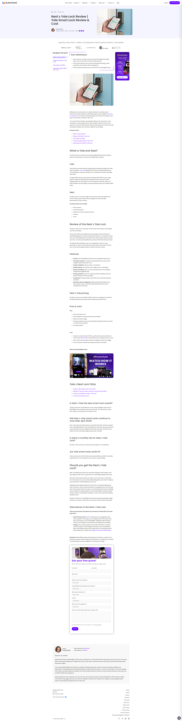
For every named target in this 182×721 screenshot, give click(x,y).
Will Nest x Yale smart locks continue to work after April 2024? (89, 391)
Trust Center (126, 707)
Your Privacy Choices (58, 697)
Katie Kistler (59, 29)
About (127, 690)
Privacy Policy (98, 625)
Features (76, 3)
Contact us (111, 3)
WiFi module (84, 338)
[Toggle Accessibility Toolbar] (179, 718)
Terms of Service (124, 712)
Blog (118, 3)
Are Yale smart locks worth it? (81, 396)
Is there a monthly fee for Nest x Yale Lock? (85, 393)
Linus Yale (82, 170)
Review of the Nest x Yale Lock (81, 136)
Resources (102, 3)
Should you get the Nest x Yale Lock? (83, 141)
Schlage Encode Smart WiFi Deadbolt (101, 530)
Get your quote (174, 2)
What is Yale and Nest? (79, 134)
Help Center (126, 705)
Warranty (126, 700)
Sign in (166, 3)
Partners (127, 697)
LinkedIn (84, 650)
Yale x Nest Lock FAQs (79, 138)
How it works (68, 3)
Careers (127, 695)
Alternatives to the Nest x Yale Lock (82, 143)
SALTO (88, 517)
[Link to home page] (52, 12)
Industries (84, 3)
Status (127, 692)
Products (93, 3)
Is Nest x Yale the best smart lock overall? (84, 389)
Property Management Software (120, 715)
